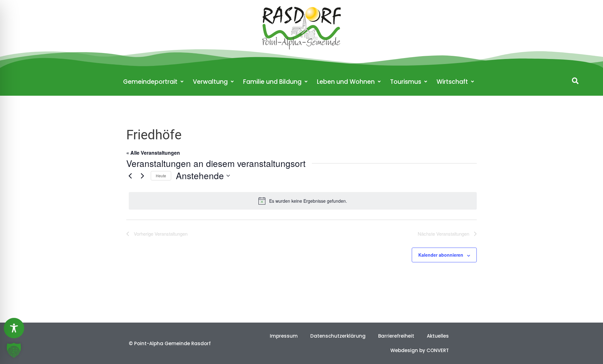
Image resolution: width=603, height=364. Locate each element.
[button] (575, 81)
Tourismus (405, 82)
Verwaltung (210, 82)
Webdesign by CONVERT (419, 350)
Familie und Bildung (272, 82)
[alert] (303, 201)
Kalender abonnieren (440, 255)
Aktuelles (438, 336)
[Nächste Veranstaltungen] (142, 175)
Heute (161, 175)
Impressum (284, 336)
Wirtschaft (452, 82)
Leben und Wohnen (346, 82)
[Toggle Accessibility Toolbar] (14, 328)
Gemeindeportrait (150, 82)
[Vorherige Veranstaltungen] (130, 175)
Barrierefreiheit (396, 336)
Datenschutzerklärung (338, 336)
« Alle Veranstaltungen (153, 152)
